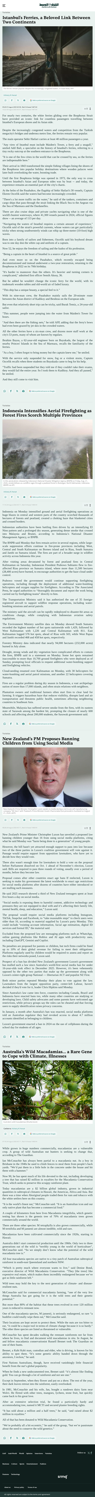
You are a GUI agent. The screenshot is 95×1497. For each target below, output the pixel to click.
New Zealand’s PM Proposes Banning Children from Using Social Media (40, 741)
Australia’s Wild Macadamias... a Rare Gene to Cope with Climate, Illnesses (47, 1054)
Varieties (6, 12)
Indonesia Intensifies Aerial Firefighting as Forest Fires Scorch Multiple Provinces (47, 413)
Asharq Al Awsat (10, 95)
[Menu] (3, 5)
